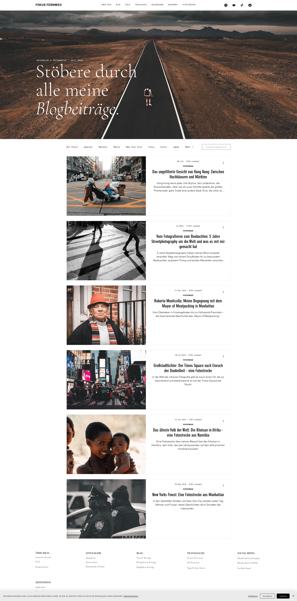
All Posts (72, 147)
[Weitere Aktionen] (224, 163)
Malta (117, 147)
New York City (134, 147)
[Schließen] (293, 596)
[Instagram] (225, 5)
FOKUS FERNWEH (49, 4)
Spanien (88, 147)
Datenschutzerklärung (130, 596)
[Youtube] (233, 5)
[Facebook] (250, 5)
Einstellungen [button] (253, 596)
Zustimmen (283, 596)
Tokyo (151, 147)
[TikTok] (241, 5)
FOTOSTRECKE (188, 166)
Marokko (103, 147)
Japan (176, 147)
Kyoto (164, 147)
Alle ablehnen (267, 596)
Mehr (187, 147)
